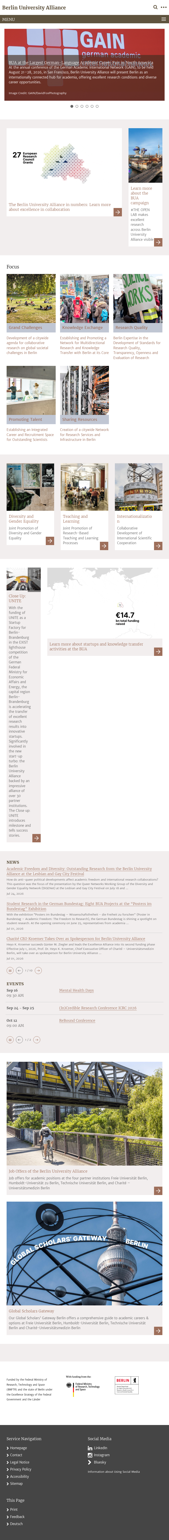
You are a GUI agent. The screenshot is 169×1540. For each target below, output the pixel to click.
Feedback (17, 1517)
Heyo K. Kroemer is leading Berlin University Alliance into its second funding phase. (74, 82)
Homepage (18, 1448)
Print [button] (14, 1509)
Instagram (102, 1455)
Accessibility (19, 1476)
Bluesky (100, 1462)
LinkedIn (100, 1448)
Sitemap (16, 1484)
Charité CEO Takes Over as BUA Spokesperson (50, 77)
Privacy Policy (20, 1469)
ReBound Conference (77, 1020)
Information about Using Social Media (114, 1472)
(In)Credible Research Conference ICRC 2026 (98, 1008)
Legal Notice (19, 1462)
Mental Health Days (76, 990)
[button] (10, 970)
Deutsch (16, 1524)
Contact (16, 1455)
